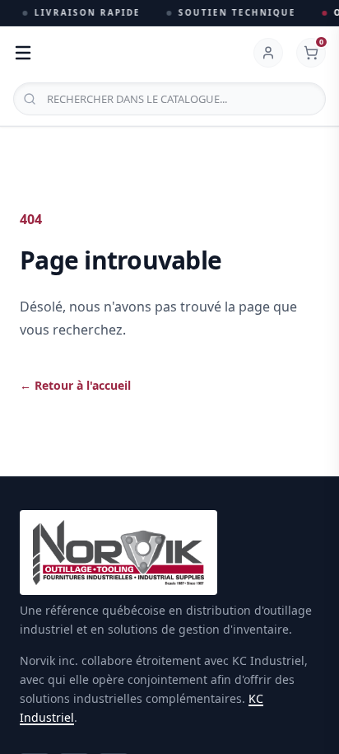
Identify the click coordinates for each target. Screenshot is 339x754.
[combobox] (169, 98)
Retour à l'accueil (75, 385)
